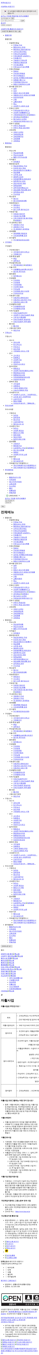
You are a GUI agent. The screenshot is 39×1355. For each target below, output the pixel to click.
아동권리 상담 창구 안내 (22, 300)
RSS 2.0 (11, 1322)
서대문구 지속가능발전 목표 (23, 315)
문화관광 (15, 16)
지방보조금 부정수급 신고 (22, 121)
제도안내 (16, 330)
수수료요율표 (18, 65)
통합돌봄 (4, 965)
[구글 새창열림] (10, 1248)
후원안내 (4, 963)
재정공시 (16, 205)
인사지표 (16, 194)
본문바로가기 (6, 3)
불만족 (10, 1274)
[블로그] (8, 1344)
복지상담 (4, 960)
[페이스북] (9, 1340)
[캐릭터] (8, 1346)
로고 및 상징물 (18, 450)
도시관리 (12, 486)
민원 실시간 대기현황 (21, 67)
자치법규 (16, 162)
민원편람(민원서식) (20, 82)
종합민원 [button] (8, 35)
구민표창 (16, 384)
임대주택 (12, 982)
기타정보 (4, 991)
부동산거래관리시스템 (21, 84)
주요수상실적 (18, 155)
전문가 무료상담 (19, 126)
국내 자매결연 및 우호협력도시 (24, 465)
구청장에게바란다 (20, 115)
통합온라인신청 (15, 477)
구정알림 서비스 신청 (21, 351)
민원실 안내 (17, 45)
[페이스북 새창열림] (12, 1241)
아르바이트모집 (19, 379)
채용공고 (16, 368)
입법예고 (16, 357)
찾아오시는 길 (18, 424)
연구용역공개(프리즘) (21, 240)
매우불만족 (12, 1277)
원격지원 (22, 1320)
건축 (15, 99)
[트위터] (23, 1340)
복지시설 (16, 459)
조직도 (15, 415)
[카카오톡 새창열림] (6, 1252)
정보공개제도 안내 (20, 166)
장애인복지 (5, 971)
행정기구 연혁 (18, 433)
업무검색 (16, 417)
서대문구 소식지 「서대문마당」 (25, 394)
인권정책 (16, 282)
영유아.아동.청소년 (8, 969)
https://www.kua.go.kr (22, 1211)
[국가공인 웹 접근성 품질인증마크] (19, 1353)
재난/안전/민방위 (15, 482)
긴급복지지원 (14, 980)
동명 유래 (16, 435)
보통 (9, 1272)
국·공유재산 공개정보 (21, 229)
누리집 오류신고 (12, 1320)
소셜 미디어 (17, 399)
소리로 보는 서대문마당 (22, 397)
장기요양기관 (18, 461)
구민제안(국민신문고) (21, 252)
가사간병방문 (14, 986)
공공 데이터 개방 (19, 183)
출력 (13, 1255)
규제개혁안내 (18, 136)
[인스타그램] (23, 1342)
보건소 (3, 16)
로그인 (3, 23)
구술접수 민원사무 (20, 60)
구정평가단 (17, 254)
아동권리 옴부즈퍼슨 (21, 298)
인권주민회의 (18, 287)
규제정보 (16, 141)
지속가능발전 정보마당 (21, 319)
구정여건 (16, 444)
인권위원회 (17, 285)
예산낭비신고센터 (20, 119)
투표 (15, 258)
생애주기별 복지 (7, 954)
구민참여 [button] (8, 242)
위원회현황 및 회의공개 (22, 179)
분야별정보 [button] (9, 470)
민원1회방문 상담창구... (22, 56)
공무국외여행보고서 (20, 188)
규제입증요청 (18, 134)
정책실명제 (17, 185)
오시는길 (18, 1318)
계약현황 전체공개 (20, 233)
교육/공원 (12, 484)
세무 (15, 89)
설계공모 (16, 362)
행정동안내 (17, 446)
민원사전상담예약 (20, 54)
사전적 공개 (17, 175)
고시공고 (16, 355)
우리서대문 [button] (9, 405)
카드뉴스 (16, 347)
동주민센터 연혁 (19, 439)
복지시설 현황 (6, 958)
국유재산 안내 (18, 225)
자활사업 (12, 984)
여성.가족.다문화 (7, 967)
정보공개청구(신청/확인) (22, 170)
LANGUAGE (13, 496)
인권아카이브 (18, 293)
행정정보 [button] (8, 143)
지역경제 (12, 479)
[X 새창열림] (9, 1244)
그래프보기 (12, 1280)
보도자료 (16, 349)
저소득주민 (5, 976)
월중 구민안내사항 (20, 157)
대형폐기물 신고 (19, 80)
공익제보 (16, 117)
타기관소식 (17, 344)
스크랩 (14, 1258)
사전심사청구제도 (20, 52)
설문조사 (16, 261)
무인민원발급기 (19, 75)
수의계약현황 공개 (20, 236)
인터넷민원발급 (19, 73)
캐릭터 (15, 452)
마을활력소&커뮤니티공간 (23, 269)
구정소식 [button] (8, 332)
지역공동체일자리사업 (21, 377)
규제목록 (16, 139)
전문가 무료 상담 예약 (21, 128)
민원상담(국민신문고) (21, 110)
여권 (15, 91)
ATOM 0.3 (4, 1322)
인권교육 (16, 289)
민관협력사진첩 (19, 308)
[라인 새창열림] (10, 1246)
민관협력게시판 (19, 306)
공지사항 (16, 342)
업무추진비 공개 (19, 181)
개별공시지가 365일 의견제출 (24, 95)
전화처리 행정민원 (20, 62)
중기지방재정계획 (20, 201)
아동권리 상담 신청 (20, 302)
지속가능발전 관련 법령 (22, 322)
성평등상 (16, 386)
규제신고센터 (18, 132)
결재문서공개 (18, 177)
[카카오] (22, 1344)
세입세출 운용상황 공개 (22, 190)
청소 (15, 104)
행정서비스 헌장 (19, 47)
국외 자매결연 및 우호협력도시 (24, 467)
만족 (9, 1270)
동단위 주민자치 (19, 271)
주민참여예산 (18, 265)
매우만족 (11, 1267)
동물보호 (12, 490)
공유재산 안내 (18, 227)
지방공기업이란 (19, 214)
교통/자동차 (17, 102)
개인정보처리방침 (7, 1318)
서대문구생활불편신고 (21, 112)
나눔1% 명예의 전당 (20, 390)
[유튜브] (8, 1342)
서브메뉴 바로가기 (8, 6)
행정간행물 (17, 401)
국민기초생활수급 (15, 978)
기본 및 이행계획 (19, 317)
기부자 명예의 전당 (20, 388)
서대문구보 (17, 360)
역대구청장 (17, 437)
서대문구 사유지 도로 (21, 106)
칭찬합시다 (17, 276)
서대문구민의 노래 (20, 454)
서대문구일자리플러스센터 (23, 371)
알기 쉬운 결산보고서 (21, 209)
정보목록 (16, 172)
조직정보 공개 (18, 192)
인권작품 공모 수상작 (21, 291)
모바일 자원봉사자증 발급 (22, 78)
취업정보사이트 (19, 373)
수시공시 (16, 207)
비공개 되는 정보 (19, 168)
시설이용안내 (18, 422)
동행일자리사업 (19, 375)
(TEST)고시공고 (19, 364)
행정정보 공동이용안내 (21, 49)
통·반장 (16, 326)
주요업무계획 (18, 153)
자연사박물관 (24, 16)
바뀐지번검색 (18, 97)
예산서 (15, 199)
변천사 (15, 428)
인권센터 (16, 280)
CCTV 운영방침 (28, 1318)
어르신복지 (5, 973)
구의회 (9, 16)
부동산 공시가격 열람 (21, 93)
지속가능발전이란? (20, 313)
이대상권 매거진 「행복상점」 (24, 403)
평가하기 (4, 1280)
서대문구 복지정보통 (8, 956)
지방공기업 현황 (19, 216)
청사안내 (16, 420)
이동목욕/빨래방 (15, 989)
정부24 (15, 71)
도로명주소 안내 (19, 448)
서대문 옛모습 (18, 430)
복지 (10, 488)
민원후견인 (17, 58)
